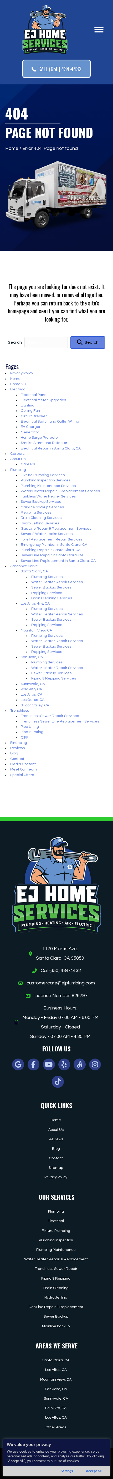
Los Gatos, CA (32, 700)
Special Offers (22, 775)
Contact (17, 759)
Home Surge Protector (40, 437)
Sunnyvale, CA (33, 684)
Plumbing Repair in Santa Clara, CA (50, 550)
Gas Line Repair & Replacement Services (56, 528)
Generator (30, 432)
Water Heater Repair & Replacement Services (60, 491)
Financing (18, 743)
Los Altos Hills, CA (35, 603)
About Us (17, 459)
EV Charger (30, 427)
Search (15, 342)
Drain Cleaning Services (41, 518)
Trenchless (19, 710)
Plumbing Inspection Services (45, 480)
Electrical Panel (34, 395)
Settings (67, 1471)
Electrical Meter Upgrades (43, 400)
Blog (14, 753)
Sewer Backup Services (41, 502)
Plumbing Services (47, 577)
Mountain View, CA (36, 630)
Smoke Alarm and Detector (44, 443)
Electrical (18, 389)
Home (11, 148)
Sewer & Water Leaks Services (47, 534)
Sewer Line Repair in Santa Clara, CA (52, 555)
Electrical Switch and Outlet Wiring (50, 421)
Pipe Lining (30, 727)
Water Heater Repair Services (57, 582)
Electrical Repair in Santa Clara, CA (51, 448)
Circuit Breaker (34, 416)
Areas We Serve (24, 566)
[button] (87, 342)
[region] (56, 1457)
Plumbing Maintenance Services (48, 486)
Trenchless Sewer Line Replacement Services (60, 721)
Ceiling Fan (30, 411)
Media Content (23, 764)
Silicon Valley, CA (35, 705)
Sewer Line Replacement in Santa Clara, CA (58, 561)
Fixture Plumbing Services (43, 475)
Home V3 (18, 384)
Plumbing (18, 470)
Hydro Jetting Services (40, 523)
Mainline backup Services (42, 507)
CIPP (24, 737)
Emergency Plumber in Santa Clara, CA (54, 545)
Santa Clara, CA (34, 571)
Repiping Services (36, 512)
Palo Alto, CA (31, 689)
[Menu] (99, 29)
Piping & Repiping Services (53, 678)
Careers (17, 454)
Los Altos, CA (31, 694)
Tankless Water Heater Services (48, 496)
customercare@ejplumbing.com (61, 982)
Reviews (17, 748)
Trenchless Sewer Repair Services (50, 716)
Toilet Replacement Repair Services (52, 539)
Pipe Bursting (32, 732)
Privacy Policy (21, 373)
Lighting (27, 405)
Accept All (93, 1471)
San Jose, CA (32, 657)
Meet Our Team (23, 769)
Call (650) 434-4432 (61, 970)
